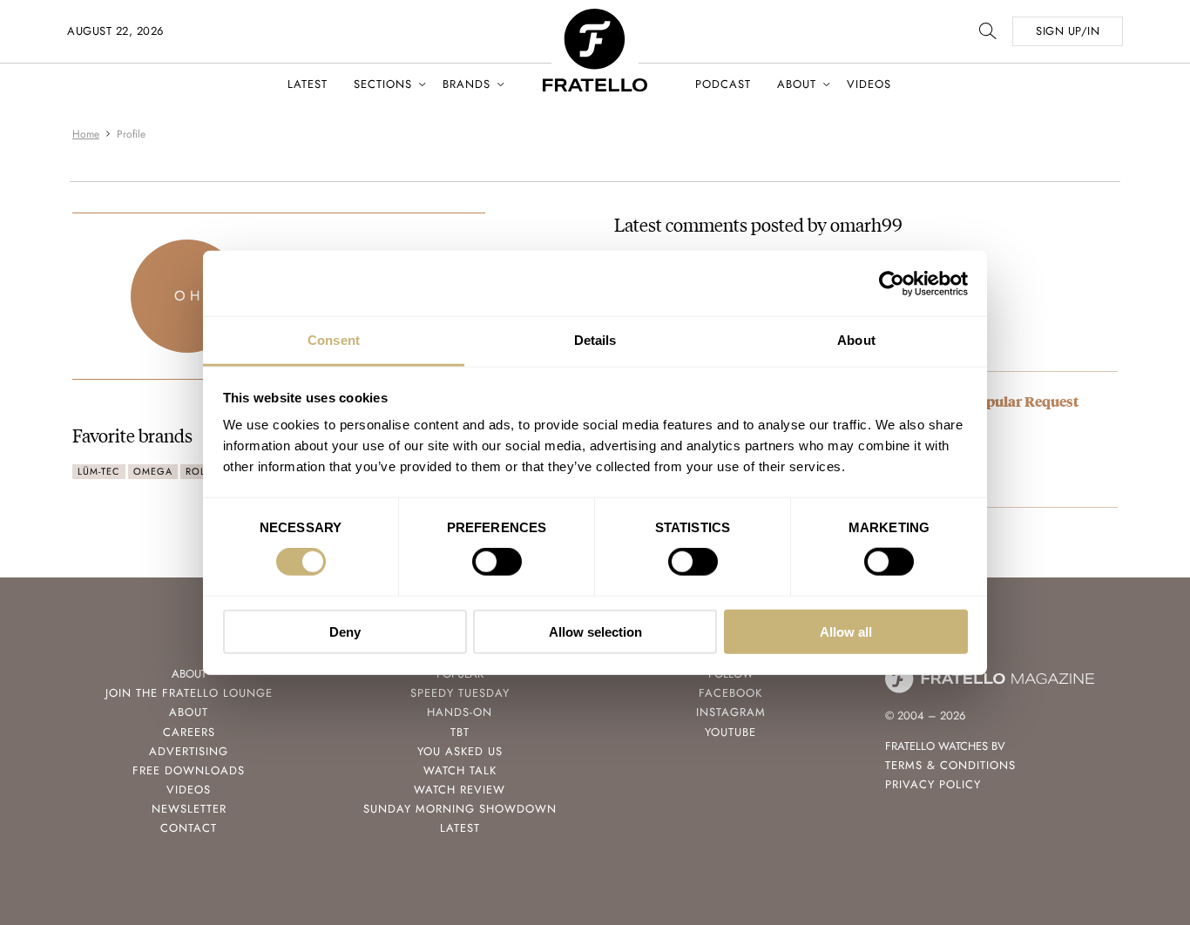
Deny (345, 632)
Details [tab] (595, 340)
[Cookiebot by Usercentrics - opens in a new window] (891, 283)
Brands (466, 84)
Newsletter (189, 808)
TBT (460, 732)
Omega (152, 471)
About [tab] (856, 340)
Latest (307, 84)
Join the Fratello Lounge (189, 693)
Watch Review (459, 789)
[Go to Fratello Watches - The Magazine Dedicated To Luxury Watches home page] (595, 18)
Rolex (202, 471)
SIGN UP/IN (1067, 31)
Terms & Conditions (950, 765)
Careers (189, 732)
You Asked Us (460, 751)
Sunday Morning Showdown (460, 808)
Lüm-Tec (99, 471)
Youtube (730, 732)
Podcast (723, 84)
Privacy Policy (933, 784)
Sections (383, 84)
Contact (188, 828)
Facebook (730, 693)
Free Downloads (188, 770)
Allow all (846, 632)
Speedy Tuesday (460, 693)
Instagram (731, 712)
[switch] (497, 562)
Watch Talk (460, 770)
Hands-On (459, 712)
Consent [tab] (334, 340)
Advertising (188, 751)
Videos (869, 84)
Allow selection (595, 632)
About (796, 84)
